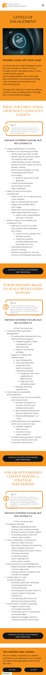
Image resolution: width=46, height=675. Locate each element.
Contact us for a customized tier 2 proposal (23, 458)
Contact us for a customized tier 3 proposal (23, 636)
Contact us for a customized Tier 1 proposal (23, 271)
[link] (14, 5)
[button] (43, 5)
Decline (12, 670)
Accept (34, 670)
